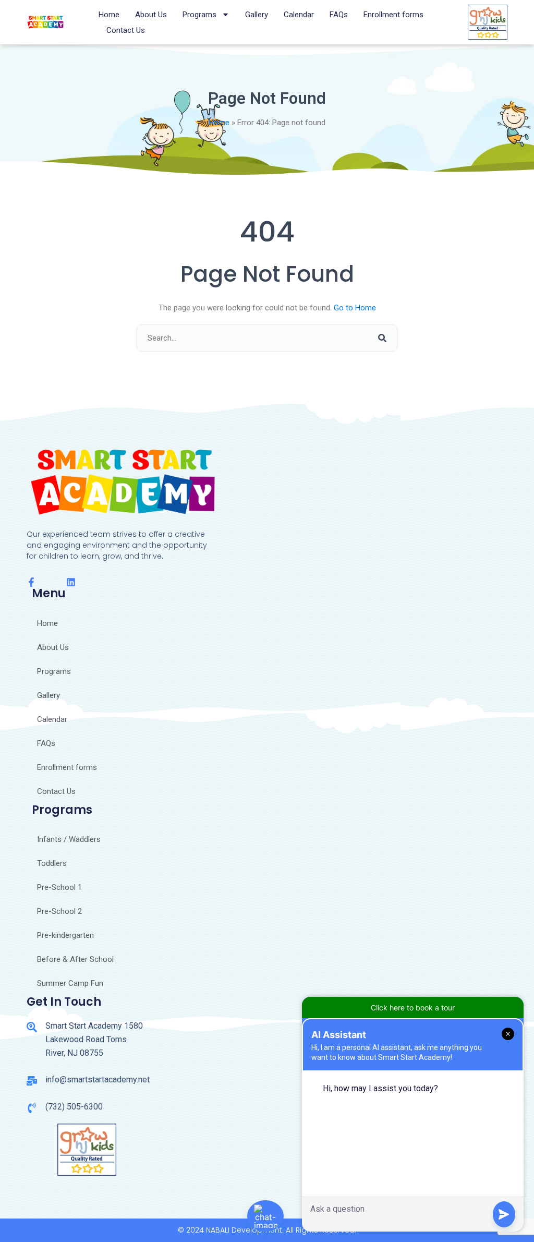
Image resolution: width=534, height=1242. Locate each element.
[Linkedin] (71, 582)
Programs (199, 14)
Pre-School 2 (59, 911)
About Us (151, 14)
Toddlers (52, 863)
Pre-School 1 (59, 887)
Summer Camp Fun (70, 983)
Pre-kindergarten (65, 935)
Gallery (256, 14)
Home (109, 14)
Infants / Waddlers (69, 839)
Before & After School (75, 959)
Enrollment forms (393, 14)
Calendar (299, 14)
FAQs (339, 14)
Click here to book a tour (413, 1007)
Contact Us (125, 30)
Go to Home (355, 307)
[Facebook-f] (31, 582)
